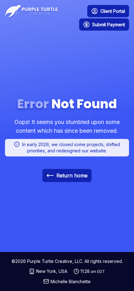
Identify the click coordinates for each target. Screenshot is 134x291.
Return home (72, 175)
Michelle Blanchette (70, 281)
